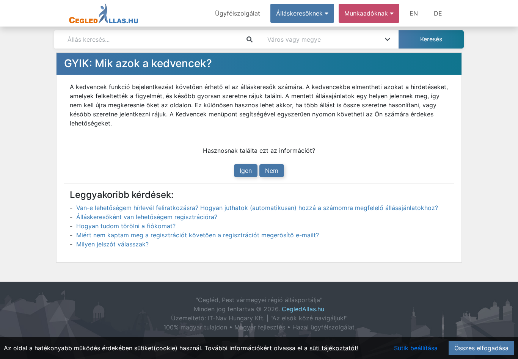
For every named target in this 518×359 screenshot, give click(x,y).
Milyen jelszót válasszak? (112, 244)
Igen (246, 170)
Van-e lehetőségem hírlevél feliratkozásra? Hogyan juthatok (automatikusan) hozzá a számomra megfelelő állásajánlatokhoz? (257, 208)
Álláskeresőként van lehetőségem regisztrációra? (146, 217)
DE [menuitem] (438, 13)
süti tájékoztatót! (333, 348)
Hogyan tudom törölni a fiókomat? (126, 226)
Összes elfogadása (481, 348)
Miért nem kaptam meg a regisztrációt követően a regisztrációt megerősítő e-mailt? (197, 235)
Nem (271, 170)
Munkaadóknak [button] (367, 13)
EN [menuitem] (414, 13)
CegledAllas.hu (303, 309)
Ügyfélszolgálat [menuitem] (237, 13)
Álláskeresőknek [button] (300, 13)
